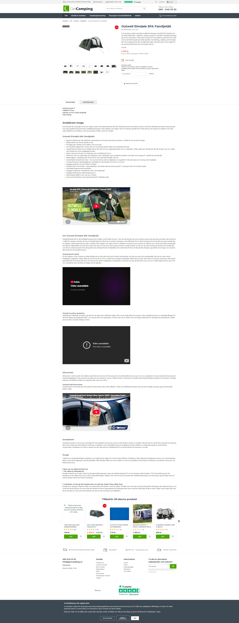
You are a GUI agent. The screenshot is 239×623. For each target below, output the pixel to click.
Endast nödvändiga (123, 618)
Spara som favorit (131, 83)
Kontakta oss (100, 562)
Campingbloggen (129, 567)
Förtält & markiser (78, 15)
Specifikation (88, 102)
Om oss (126, 562)
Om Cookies (127, 571)
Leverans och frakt (101, 565)
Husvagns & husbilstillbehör (120, 15)
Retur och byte (100, 567)
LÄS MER (123, 47)
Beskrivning (70, 102)
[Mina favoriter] (156, 2)
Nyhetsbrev (127, 569)
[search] (144, 8)
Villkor (98, 571)
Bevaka (151, 73)
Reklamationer (100, 569)
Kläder (138, 15)
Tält (66, 15)
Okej (135, 618)
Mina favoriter (100, 573)
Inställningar (107, 618)
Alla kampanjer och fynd (103, 575)
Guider (126, 565)
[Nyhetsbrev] (173, 566)
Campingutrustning (97, 15)
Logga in (161, 2)
